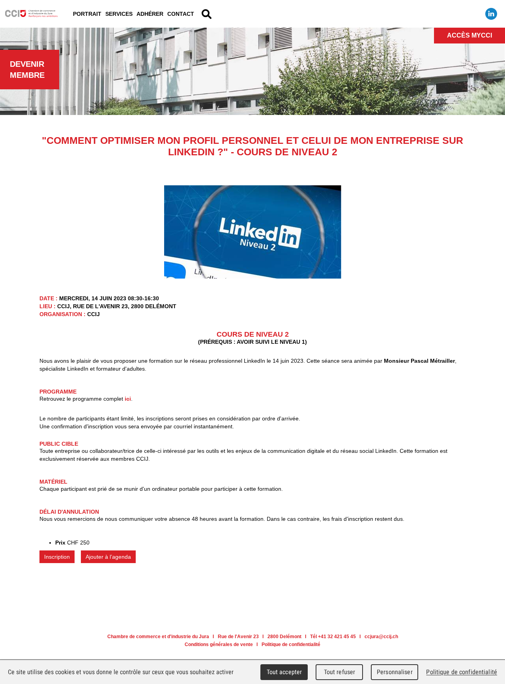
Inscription (57, 557)
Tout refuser (339, 672)
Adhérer (150, 14)
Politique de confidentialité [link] (461, 672)
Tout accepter (284, 672)
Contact (180, 14)
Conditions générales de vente (219, 644)
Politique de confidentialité (291, 644)
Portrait (87, 14)
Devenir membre (27, 70)
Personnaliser (395, 672)
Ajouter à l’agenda (108, 557)
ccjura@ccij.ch (381, 636)
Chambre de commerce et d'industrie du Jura (31, 14)
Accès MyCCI (469, 35)
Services (119, 14)
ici (128, 399)
